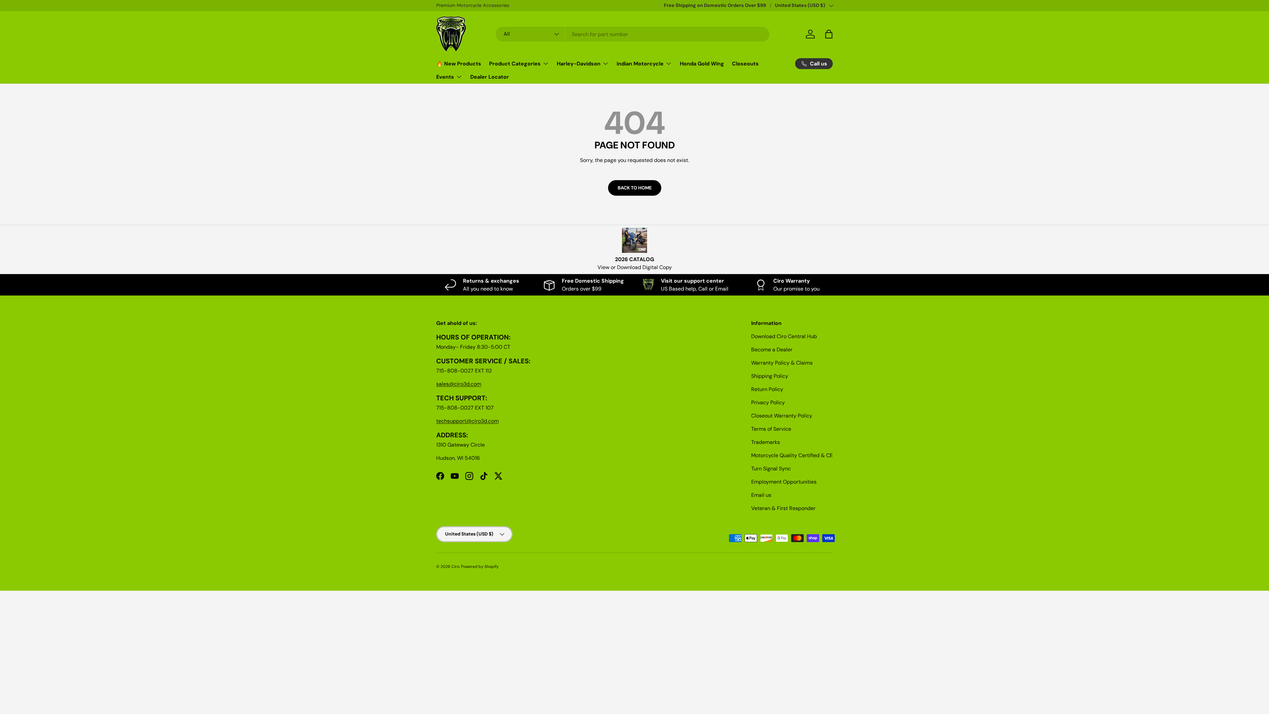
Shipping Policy (769, 376)
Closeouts (745, 63)
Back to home (635, 188)
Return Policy (767, 389)
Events (445, 76)
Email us (761, 495)
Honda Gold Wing (702, 63)
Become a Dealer (771, 349)
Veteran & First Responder (783, 508)
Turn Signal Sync (771, 468)
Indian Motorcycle (640, 63)
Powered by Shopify (480, 566)
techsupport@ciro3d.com (467, 420)
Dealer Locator (489, 76)
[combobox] (633, 34)
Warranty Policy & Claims (782, 362)
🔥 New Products (458, 63)
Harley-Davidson (578, 63)
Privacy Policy (768, 402)
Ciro (455, 566)
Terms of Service (771, 428)
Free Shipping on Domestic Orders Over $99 (715, 5)
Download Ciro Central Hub (784, 336)
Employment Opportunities (784, 481)
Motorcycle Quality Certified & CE (792, 455)
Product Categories (515, 63)
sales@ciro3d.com (458, 383)
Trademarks (765, 442)
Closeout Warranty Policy (781, 415)
